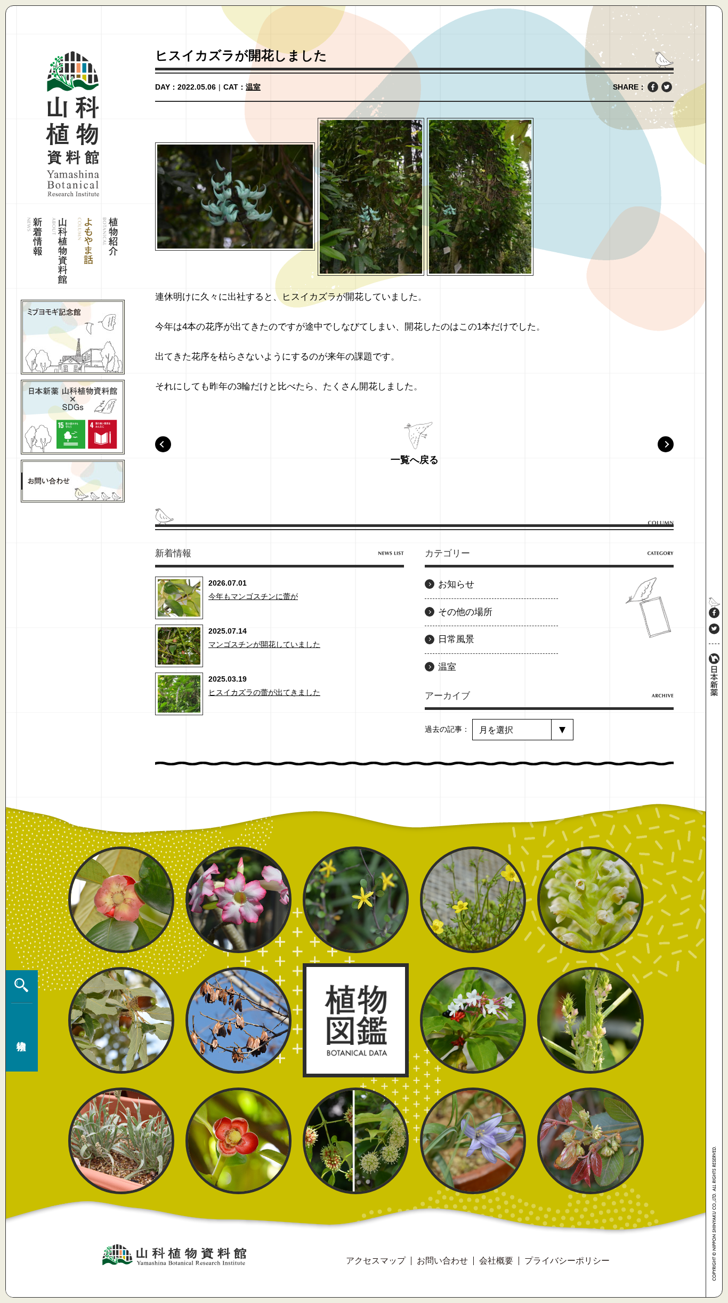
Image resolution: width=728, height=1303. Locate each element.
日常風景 (456, 639)
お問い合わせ (442, 1260)
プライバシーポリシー (567, 1260)
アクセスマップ (376, 1260)
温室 (253, 87)
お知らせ (456, 584)
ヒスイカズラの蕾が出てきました (264, 692)
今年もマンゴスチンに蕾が (253, 596)
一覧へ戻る (415, 459)
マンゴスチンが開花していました (264, 644)
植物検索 (19, 1021)
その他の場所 (465, 612)
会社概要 (496, 1260)
